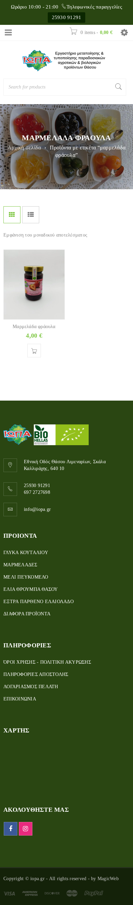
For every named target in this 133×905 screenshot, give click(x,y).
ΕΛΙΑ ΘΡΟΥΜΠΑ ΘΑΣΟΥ (30, 589)
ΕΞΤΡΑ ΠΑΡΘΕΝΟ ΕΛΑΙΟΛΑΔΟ (38, 601)
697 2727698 (37, 492)
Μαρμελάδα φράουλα (34, 326)
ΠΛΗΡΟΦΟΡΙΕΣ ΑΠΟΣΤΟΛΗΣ (35, 674)
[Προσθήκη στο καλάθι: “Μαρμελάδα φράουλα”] (34, 350)
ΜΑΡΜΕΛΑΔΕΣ (20, 564)
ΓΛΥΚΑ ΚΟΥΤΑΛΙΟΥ (25, 552)
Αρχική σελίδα (24, 147)
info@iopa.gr (37, 509)
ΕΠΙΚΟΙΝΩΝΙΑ (19, 698)
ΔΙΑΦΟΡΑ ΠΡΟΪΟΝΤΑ (26, 613)
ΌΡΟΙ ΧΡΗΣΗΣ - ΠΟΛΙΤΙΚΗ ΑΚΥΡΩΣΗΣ (47, 662)
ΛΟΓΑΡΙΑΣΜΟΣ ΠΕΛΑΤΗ (30, 686)
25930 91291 (67, 17)
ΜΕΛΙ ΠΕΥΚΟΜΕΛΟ (25, 577)
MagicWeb (108, 878)
